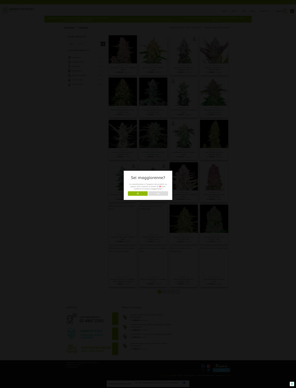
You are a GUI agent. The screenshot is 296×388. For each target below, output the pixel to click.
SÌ (138, 193)
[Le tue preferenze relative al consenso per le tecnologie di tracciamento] (292, 384)
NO (158, 193)
